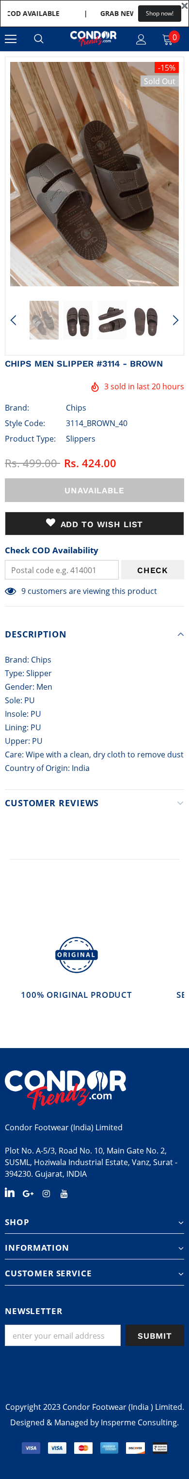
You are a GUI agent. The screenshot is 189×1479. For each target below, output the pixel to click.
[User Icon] (141, 39)
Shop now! (159, 13)
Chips (76, 407)
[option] (94, 174)
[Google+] (28, 1192)
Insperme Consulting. (140, 1422)
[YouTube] (64, 1192)
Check (152, 570)
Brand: (17, 407)
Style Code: (25, 423)
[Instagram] (46, 1192)
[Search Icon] (39, 39)
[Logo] (93, 38)
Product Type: (30, 438)
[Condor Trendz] (94, 1090)
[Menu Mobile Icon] (10, 39)
